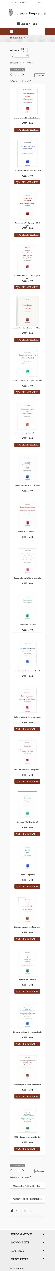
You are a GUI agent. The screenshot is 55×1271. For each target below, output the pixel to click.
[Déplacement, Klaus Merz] (27, 607)
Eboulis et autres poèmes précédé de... (27, 433)
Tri (11, 55)
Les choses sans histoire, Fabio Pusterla (27, 671)
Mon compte (20, 1242)
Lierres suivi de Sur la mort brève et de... (27, 927)
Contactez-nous (23, 3)
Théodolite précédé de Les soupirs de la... (27, 769)
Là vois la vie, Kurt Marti (27, 979)
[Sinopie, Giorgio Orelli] (27, 857)
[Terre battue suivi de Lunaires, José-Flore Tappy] (27, 311)
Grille (22, 51)
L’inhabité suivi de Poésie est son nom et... (28, 717)
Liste (27, 51)
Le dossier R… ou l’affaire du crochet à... (27, 578)
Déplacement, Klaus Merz (27, 624)
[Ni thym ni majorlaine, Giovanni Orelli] (27, 153)
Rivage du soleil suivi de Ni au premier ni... (27, 1032)
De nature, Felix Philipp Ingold (27, 822)
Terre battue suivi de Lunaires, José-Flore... (27, 328)
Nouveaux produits (27, 1199)
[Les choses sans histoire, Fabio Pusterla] (27, 654)
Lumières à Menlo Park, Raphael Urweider (27, 380)
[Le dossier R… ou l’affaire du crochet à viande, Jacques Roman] (27, 561)
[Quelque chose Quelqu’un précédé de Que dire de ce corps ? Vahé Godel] (27, 206)
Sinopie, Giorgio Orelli (27, 874)
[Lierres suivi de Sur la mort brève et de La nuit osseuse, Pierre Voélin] (27, 910)
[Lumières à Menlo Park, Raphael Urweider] (27, 363)
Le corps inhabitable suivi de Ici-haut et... (27, 118)
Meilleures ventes (26, 1185)
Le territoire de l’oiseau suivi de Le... (27, 531)
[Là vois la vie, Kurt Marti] (27, 962)
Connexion (14, 2)
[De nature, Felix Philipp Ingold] (27, 805)
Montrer (14, 62)
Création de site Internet (17, 1268)
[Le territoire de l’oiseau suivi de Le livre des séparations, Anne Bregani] (27, 514)
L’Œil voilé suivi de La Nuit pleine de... (27, 1137)
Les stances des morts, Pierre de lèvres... (27, 485)
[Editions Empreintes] (27, 13)
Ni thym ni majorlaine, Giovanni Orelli (27, 170)
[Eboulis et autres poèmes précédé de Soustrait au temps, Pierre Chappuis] (27, 416)
